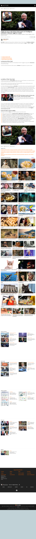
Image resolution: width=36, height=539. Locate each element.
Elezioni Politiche (21, 474)
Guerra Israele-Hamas (30, 474)
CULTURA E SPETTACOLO (31, 362)
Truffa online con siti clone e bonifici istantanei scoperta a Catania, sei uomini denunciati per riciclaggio (18, 151)
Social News (29, 473)
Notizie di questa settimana (3, 477)
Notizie (5, 485)
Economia (28, 471)
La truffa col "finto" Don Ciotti (7, 58)
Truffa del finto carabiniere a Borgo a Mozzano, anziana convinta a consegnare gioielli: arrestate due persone (17, 153)
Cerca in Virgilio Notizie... (14, 484)
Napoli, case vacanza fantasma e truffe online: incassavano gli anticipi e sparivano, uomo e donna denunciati (17, 155)
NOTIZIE (6, 5)
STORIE (7, 10)
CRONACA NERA (12, 372)
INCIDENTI (29, 421)
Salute (11, 473)
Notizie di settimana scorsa (4, 479)
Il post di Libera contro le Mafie (7, 59)
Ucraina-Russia (12, 474)
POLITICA (11, 431)
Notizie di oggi (3, 474)
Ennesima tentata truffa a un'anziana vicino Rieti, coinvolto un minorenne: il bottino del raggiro (16, 149)
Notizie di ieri (3, 475)
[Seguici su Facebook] (16, 490)
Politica (11, 471)
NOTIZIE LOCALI (29, 367)
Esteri (19, 471)
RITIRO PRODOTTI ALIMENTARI (13, 362)
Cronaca (2, 471)
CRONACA (4, 10)
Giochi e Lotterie (21, 473)
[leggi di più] (34, 39)
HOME (1, 10)
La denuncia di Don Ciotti (6, 56)
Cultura (2, 473)
